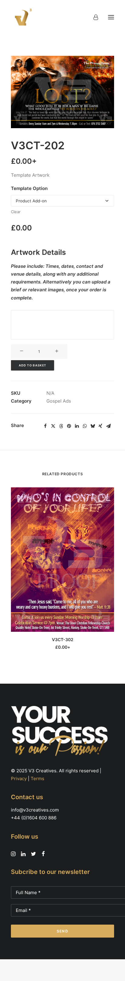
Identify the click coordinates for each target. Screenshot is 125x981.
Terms (37, 778)
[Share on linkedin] (76, 426)
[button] (111, 17)
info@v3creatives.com (35, 810)
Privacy (19, 778)
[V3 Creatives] (21, 17)
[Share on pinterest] (69, 426)
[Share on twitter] (53, 426)
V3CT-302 (62, 639)
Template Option (29, 188)
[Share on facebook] (45, 426)
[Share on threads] (61, 426)
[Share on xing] (100, 426)
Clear (16, 211)
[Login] (93, 17)
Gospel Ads (58, 401)
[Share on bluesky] (92, 426)
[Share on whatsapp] (84, 426)
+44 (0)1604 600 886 (33, 818)
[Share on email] (108, 426)
